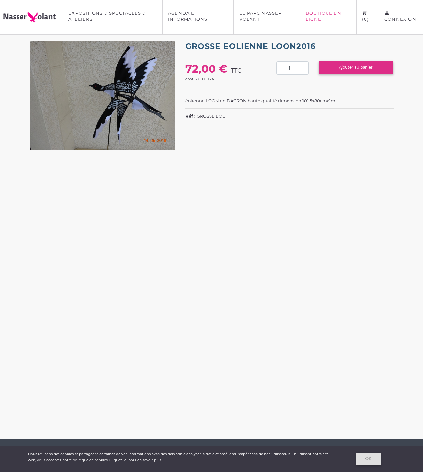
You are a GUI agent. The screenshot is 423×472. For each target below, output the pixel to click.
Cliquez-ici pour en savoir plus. (135, 460)
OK (368, 458)
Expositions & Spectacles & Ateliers (107, 16)
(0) (365, 19)
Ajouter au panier (356, 67)
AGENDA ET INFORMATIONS (187, 16)
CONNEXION (400, 19)
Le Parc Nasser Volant (260, 16)
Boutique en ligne (323, 16)
